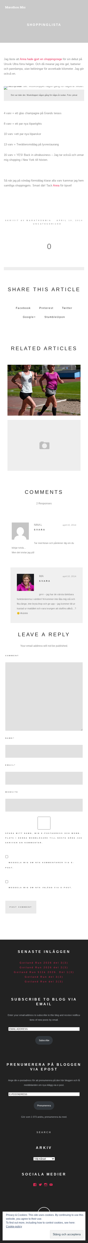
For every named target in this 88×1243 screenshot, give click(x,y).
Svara (39, 529)
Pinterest (46, 308)
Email (10, 765)
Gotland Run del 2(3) (44, 981)
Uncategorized (47, 224)
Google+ (29, 317)
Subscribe (44, 1040)
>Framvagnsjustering (44, 444)
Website (11, 792)
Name (10, 738)
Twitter (67, 308)
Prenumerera (44, 1105)
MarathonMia (38, 220)
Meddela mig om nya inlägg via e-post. (40, 888)
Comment (12, 656)
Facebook (23, 308)
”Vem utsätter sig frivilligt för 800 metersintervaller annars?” (44, 389)
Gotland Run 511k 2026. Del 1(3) (44, 972)
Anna (56, 185)
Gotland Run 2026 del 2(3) (44, 967)
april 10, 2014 (69, 525)
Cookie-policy (14, 1226)
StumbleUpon (54, 317)
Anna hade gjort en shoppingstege (41, 59)
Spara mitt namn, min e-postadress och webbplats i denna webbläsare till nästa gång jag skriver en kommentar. (43, 838)
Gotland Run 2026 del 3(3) (44, 962)
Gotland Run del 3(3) (44, 977)
